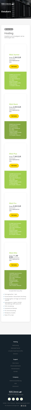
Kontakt (16, 371)
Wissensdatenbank (15, 366)
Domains (15, 353)
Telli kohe (14, 66)
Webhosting (15, 345)
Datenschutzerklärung (15, 380)
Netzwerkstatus (15, 368)
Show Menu (9, 29)
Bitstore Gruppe (19, 394)
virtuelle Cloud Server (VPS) (15, 351)
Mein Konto (15, 363)
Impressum (15, 386)
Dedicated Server (15, 348)
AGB (15, 383)
